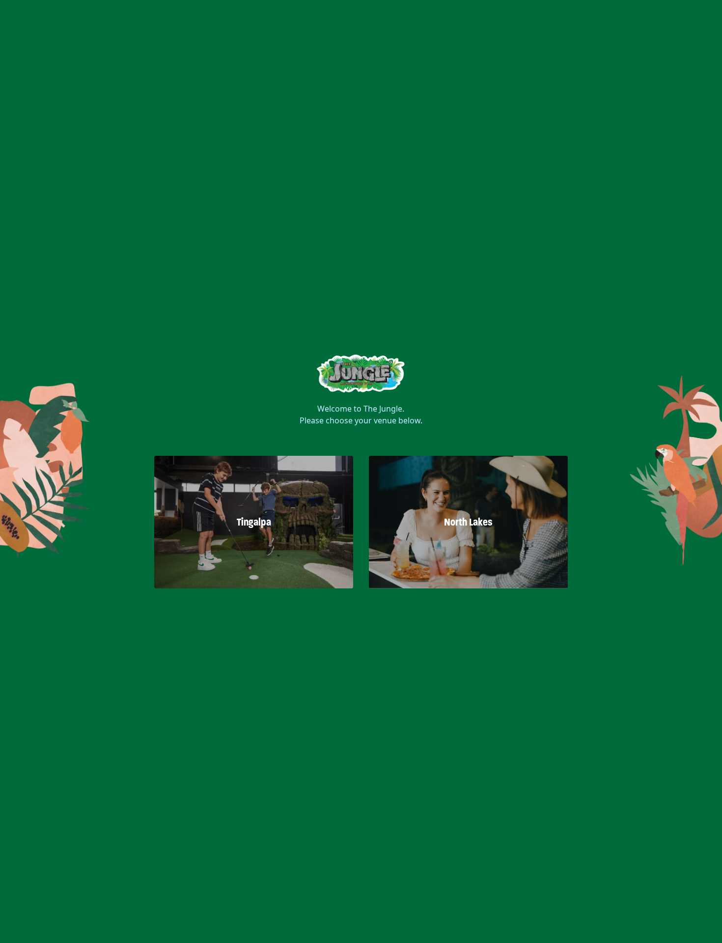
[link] (361, 371)
